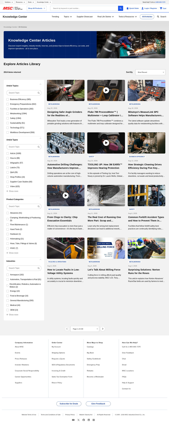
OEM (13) (14, 310)
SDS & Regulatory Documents (63, 365)
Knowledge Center (15, 16)
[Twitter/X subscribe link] (78, 420)
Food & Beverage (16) (19, 296)
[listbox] (150, 72)
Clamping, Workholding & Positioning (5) (25, 219)
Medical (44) (15, 305)
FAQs (124, 377)
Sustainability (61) (17, 123)
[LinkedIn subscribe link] (89, 420)
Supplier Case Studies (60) (21, 182)
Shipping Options (58, 353)
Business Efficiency (137, 156)
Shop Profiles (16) (17, 177)
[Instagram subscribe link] (94, 420)
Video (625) (15, 186)
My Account (56, 347)
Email (124, 365)
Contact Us (126, 389)
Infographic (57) (16, 163)
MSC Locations (128, 371)
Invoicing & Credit (58, 371)
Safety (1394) (15, 118)
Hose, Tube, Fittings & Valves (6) (23, 243)
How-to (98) (15, 158)
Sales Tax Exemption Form (62, 377)
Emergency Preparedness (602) (23, 104)
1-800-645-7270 (160, 2)
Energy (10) (15, 291)
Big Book (90, 353)
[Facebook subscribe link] (84, 420)
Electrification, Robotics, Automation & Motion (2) (25, 285)
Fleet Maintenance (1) (19, 225)
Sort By (129, 72)
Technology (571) (17, 128)
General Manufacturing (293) (21, 300)
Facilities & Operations (57, 262)
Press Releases (21, 359)
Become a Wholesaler (95, 377)
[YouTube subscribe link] (73, 420)
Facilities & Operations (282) (21, 109)
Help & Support (128, 383)
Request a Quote (58, 359)
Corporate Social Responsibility (27, 371)
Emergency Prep (93, 365)
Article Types (12, 140)
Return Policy (57, 383)
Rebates (90, 371)
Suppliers (18, 383)
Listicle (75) (15, 168)
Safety (91, 156)
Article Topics (12, 86)
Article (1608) (15, 153)
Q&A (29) (14, 172)
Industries (10, 261)
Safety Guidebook (94, 359)
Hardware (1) (15, 234)
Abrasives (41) (16, 213)
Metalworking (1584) (18, 114)
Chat (124, 359)
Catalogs (90, 347)
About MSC (19, 347)
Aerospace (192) (17, 275)
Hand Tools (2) (16, 229)
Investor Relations (22, 365)
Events (17, 353)
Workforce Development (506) (22, 132)
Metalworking (54, 104)
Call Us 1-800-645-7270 (131, 347)
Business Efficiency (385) (20, 99)
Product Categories (14, 199)
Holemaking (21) (17, 239)
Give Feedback (128, 353)
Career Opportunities (23, 377)
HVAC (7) (14, 248)
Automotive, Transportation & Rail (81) (25, 279)
